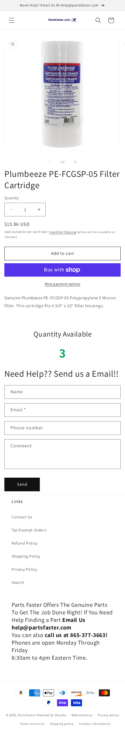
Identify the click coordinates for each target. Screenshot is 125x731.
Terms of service (32, 724)
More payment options (63, 284)
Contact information (94, 724)
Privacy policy (108, 715)
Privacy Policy (24, 569)
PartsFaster (27, 715)
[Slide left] (49, 161)
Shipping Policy (26, 556)
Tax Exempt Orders (29, 530)
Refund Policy (25, 543)
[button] (11, 20)
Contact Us (22, 517)
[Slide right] (75, 161)
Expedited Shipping (62, 232)
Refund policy (82, 715)
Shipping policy (62, 724)
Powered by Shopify (51, 715)
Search (18, 582)
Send (22, 484)
